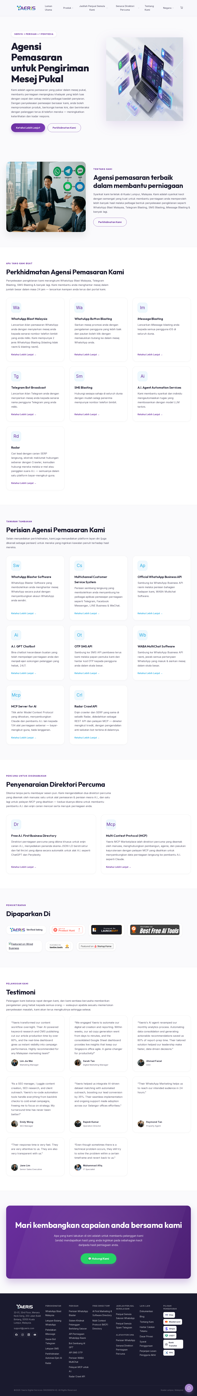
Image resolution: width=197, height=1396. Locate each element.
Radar (48, 1363)
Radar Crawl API (77, 1376)
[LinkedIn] (28, 1334)
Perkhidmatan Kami (64, 127)
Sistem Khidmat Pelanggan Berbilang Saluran (78, 1324)
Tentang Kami (149, 8)
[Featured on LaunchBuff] (106, 929)
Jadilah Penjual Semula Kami (92, 8)
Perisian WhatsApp (125, 1340)
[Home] (181, 8)
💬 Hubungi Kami (98, 1258)
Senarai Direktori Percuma (125, 8)
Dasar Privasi (146, 1336)
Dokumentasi (146, 1311)
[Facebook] (16, 1334)
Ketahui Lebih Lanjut (28, 127)
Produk (67, 8)
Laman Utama (48, 8)
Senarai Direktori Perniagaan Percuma (124, 1349)
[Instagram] (22, 1334)
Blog (142, 1316)
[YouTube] (34, 1334)
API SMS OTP (76, 1352)
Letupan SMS (52, 1348)
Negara (167, 8)
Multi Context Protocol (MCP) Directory (100, 1324)
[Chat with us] (189, 1388)
